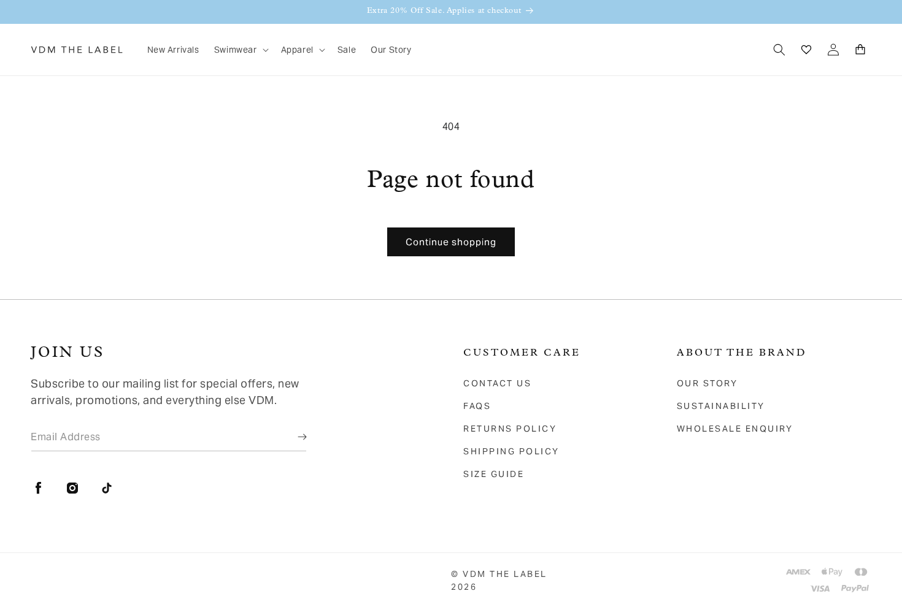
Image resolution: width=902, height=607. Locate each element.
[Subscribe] (293, 436)
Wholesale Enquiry (735, 428)
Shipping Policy (511, 451)
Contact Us (497, 383)
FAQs (477, 405)
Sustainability (721, 405)
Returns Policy (510, 428)
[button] (240, 50)
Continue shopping (451, 242)
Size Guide (493, 473)
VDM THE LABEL (505, 573)
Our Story (707, 383)
